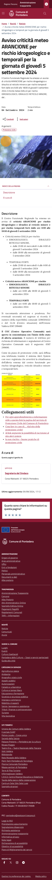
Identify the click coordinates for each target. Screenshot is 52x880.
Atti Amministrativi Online (14, 602)
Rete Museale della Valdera (14, 757)
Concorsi (5, 596)
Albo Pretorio (7, 599)
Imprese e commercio (11, 699)
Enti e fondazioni (9, 567)
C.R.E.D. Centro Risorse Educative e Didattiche (22, 776)
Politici (5, 570)
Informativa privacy (10, 836)
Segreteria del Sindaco (16, 473)
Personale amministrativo (13, 573)
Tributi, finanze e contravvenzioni (17, 709)
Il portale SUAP (8, 732)
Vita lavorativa (8, 715)
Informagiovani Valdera (12, 773)
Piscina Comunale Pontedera (14, 764)
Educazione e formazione (13, 693)
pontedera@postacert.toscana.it (20, 815)
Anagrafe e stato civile (12, 677)
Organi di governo (10, 557)
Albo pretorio (7, 580)
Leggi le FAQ (7, 820)
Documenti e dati (9, 577)
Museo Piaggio (8, 744)
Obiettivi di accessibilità (12, 846)
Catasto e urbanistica (11, 687)
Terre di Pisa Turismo (11, 770)
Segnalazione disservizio (13, 827)
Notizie (5, 628)
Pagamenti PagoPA (10, 609)
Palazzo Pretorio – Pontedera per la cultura (21, 741)
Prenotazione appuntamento (14, 824)
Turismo (5, 712)
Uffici (4, 564)
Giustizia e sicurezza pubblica (15, 696)
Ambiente (6, 674)
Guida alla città (8, 660)
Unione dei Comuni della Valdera (16, 728)
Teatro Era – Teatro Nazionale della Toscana (21, 748)
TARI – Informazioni (10, 615)
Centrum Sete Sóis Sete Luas (15, 783)
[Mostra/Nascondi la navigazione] (3, 13)
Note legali (6, 840)
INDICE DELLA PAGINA (11, 186)
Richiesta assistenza (11, 830)
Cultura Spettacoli (10, 654)
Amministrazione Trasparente (15, 593)
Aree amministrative (11, 561)
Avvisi (4, 634)
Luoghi (5, 647)
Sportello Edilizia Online (12, 606)
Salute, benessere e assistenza (15, 706)
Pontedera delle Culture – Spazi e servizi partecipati (25, 657)
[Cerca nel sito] (45, 13)
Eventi (4, 651)
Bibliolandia (7, 754)
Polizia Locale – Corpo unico (14, 735)
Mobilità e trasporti (10, 703)
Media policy (41, 876)
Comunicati (7, 631)
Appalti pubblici (8, 680)
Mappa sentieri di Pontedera (14, 767)
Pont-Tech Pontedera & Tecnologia (17, 760)
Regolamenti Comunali (12, 612)
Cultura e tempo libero (12, 690)
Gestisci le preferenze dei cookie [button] (16, 876)
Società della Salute (10, 738)
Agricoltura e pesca (10, 671)
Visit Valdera (7, 751)
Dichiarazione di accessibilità (14, 843)
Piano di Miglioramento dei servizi (17, 849)
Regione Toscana (10, 4)
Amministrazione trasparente (28, 4)
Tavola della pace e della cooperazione (19, 780)
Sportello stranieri (10, 786)
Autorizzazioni (8, 683)
